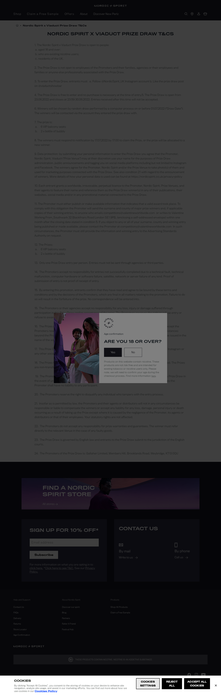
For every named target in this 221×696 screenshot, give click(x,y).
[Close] (215, 685)
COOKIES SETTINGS (148, 683)
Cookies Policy (46, 691)
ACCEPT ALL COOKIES (197, 683)
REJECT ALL (172, 683)
